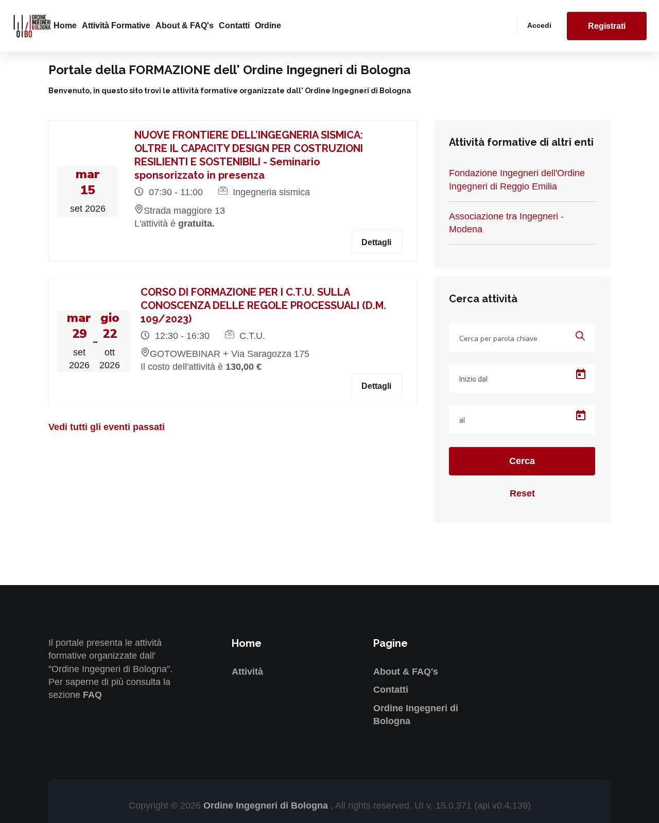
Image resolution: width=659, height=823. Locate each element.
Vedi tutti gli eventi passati (106, 427)
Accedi (539, 25)
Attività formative (116, 25)
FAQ (92, 695)
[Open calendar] (581, 374)
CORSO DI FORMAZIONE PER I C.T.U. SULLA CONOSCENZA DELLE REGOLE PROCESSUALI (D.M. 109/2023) (263, 305)
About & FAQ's (184, 25)
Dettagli (376, 242)
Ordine (268, 25)
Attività (247, 671)
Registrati (607, 26)
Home (65, 25)
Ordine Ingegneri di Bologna (267, 805)
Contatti (234, 25)
